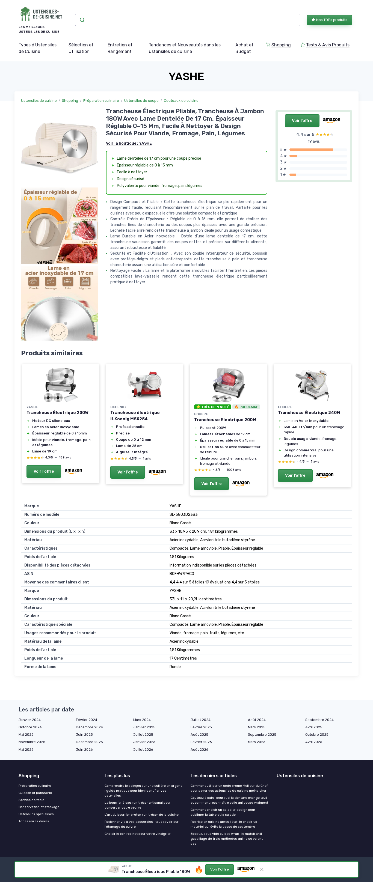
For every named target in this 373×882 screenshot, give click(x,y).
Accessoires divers (34, 821)
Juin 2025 (84, 734)
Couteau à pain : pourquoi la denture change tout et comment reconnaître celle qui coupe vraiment (229, 800)
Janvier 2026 (144, 742)
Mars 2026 (256, 742)
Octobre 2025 (316, 734)
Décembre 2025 (89, 742)
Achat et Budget (244, 48)
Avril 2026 (313, 742)
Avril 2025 (313, 727)
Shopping (281, 44)
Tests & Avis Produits (328, 44)
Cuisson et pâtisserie (35, 793)
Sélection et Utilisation (81, 48)
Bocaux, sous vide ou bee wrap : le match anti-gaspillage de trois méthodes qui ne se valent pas (227, 838)
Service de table (31, 800)
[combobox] (187, 20)
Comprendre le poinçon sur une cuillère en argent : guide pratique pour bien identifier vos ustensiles (143, 790)
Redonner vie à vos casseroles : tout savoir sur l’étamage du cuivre (142, 824)
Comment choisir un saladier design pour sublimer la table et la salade (223, 812)
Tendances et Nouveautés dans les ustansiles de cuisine (185, 48)
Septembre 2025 (262, 734)
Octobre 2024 (30, 727)
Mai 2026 (26, 749)
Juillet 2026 (143, 749)
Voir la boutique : (129, 143)
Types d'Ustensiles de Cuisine (38, 48)
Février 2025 (201, 727)
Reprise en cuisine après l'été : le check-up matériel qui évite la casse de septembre (224, 824)
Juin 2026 (84, 749)
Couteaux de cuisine (181, 101)
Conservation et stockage (39, 807)
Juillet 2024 (201, 720)
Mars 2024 (142, 720)
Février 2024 (86, 720)
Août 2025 (199, 734)
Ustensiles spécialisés (36, 814)
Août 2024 (257, 720)
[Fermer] (262, 869)
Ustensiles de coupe (141, 101)
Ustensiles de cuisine (39, 101)
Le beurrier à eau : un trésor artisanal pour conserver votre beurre (138, 805)
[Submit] (81, 20)
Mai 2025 (26, 734)
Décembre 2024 (89, 727)
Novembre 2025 (32, 742)
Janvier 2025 (144, 727)
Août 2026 (199, 749)
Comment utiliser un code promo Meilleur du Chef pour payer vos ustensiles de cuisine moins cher (229, 788)
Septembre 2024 (319, 720)
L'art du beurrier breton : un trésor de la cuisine (142, 815)
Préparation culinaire (101, 101)
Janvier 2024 (30, 720)
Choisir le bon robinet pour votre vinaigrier (138, 834)
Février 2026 (201, 742)
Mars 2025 (256, 727)
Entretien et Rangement (120, 48)
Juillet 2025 (143, 734)
